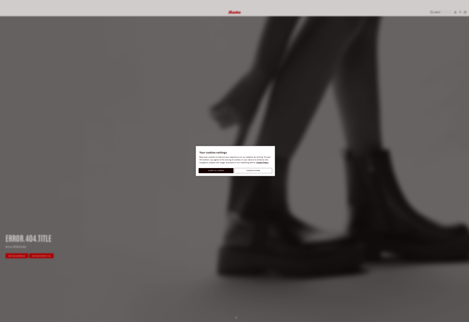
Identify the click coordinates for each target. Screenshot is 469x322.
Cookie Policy (262, 162)
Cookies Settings (253, 170)
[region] (235, 161)
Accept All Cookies (216, 170)
